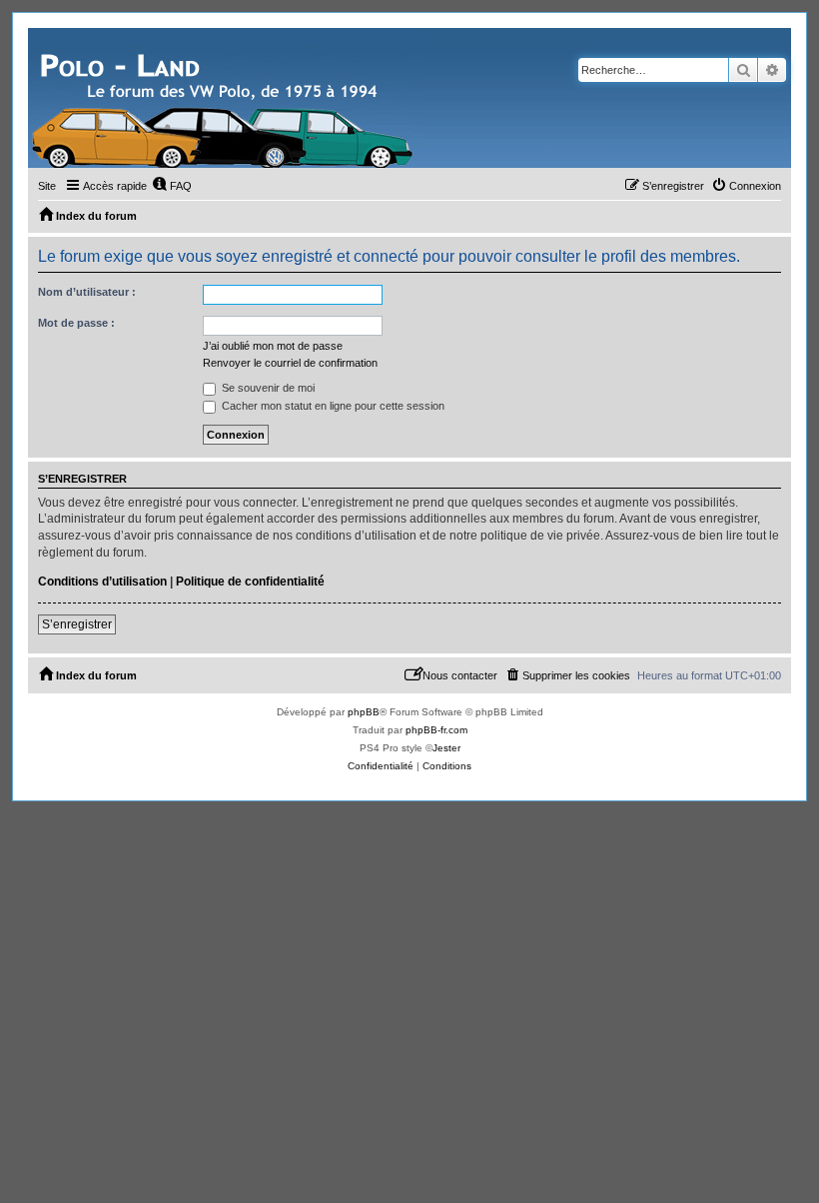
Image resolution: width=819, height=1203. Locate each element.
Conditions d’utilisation (102, 582)
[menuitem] (172, 186)
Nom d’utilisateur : (87, 292)
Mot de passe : (76, 323)
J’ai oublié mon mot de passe (273, 346)
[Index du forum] (224, 98)
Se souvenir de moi (267, 388)
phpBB (364, 711)
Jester (446, 747)
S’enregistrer (77, 624)
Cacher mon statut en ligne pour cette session (331, 406)
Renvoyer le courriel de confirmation (290, 363)
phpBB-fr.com (436, 729)
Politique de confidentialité (250, 582)
